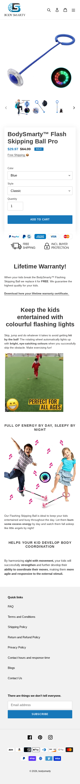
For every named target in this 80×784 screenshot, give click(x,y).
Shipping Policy (17, 627)
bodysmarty (44, 771)
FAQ (11, 606)
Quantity (12, 198)
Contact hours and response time (29, 657)
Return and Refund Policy (24, 637)
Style (10, 183)
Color (10, 168)
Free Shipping (17, 154)
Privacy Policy (17, 647)
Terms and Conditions (21, 616)
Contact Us (15, 678)
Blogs (11, 667)
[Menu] (73, 10)
